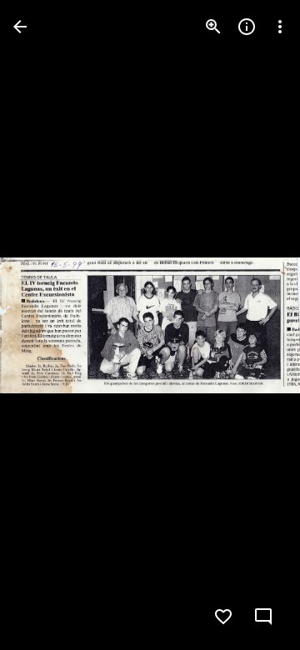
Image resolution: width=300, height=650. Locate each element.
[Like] (223, 617)
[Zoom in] (213, 26)
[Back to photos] (20, 27)
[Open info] (246, 26)
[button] (46, 325)
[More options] (280, 26)
